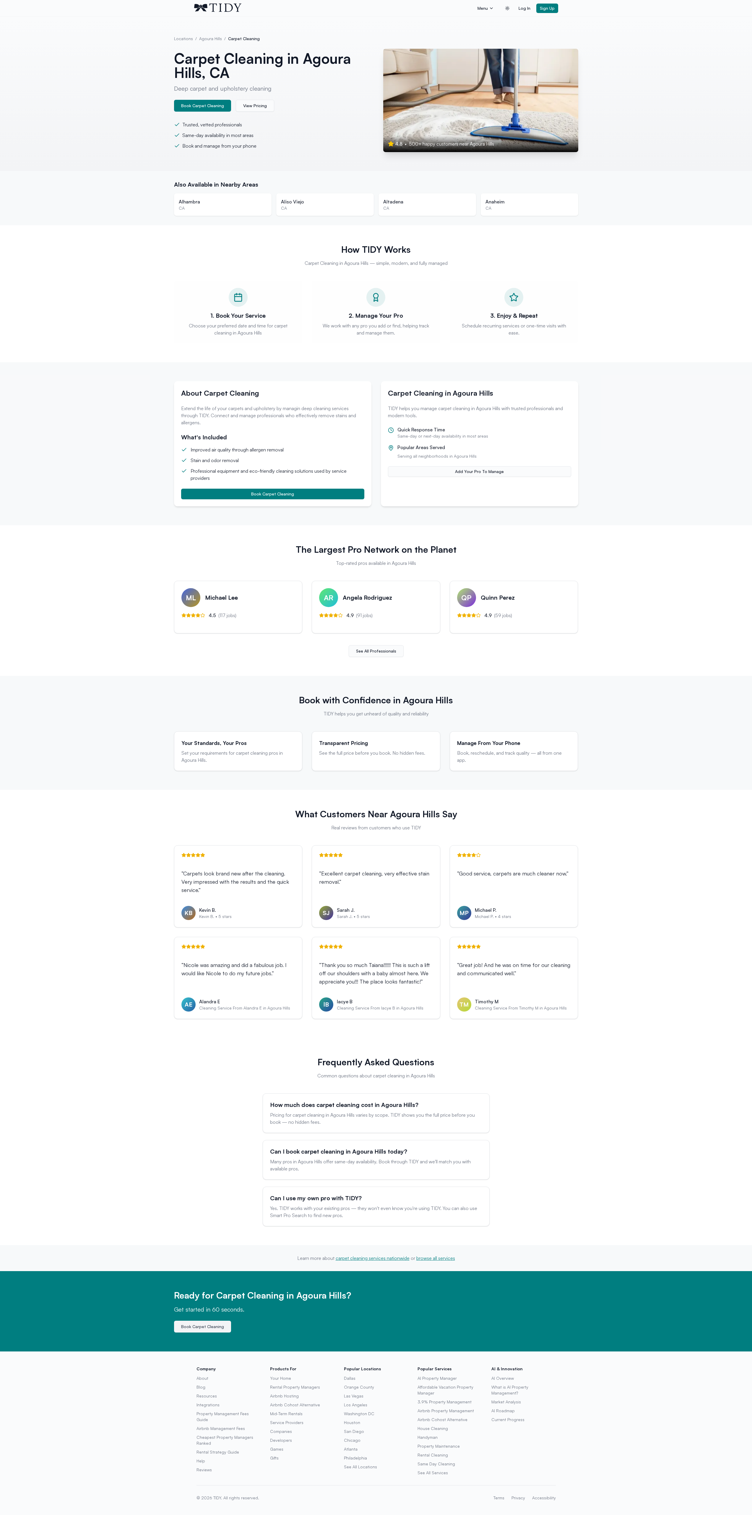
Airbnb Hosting (284, 1395)
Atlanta (351, 1449)
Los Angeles (355, 1404)
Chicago (352, 1440)
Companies (281, 1431)
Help (200, 1460)
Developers (281, 1440)
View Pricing (255, 105)
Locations (183, 38)
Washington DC (359, 1413)
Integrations (208, 1404)
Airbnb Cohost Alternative (295, 1404)
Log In (524, 8)
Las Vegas (353, 1395)
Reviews (204, 1469)
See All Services (433, 1472)
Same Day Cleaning (436, 1463)
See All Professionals (376, 650)
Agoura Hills (210, 38)
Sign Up (547, 8)
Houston (352, 1422)
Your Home (280, 1378)
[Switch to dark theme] (507, 8)
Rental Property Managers (295, 1387)
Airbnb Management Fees (220, 1428)
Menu (482, 8)
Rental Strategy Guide (217, 1451)
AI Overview (502, 1378)
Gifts (274, 1457)
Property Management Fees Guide (222, 1416)
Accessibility (544, 1497)
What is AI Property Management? (509, 1389)
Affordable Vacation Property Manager (445, 1389)
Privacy (518, 1497)
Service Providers (286, 1422)
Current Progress (507, 1419)
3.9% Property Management (445, 1401)
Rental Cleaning (433, 1454)
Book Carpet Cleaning (202, 105)
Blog (200, 1387)
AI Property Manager (437, 1378)
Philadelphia (355, 1457)
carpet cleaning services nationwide (373, 1258)
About (202, 1378)
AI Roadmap (503, 1410)
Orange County (359, 1387)
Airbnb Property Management (446, 1410)
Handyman (428, 1437)
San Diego (354, 1431)
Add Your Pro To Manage (479, 471)
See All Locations (360, 1466)
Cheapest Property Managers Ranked (224, 1440)
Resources (206, 1395)
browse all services (435, 1258)
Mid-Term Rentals (286, 1413)
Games (276, 1449)
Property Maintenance (439, 1446)
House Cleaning (433, 1428)
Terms (498, 1497)
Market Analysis (506, 1401)
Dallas (349, 1378)
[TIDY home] (334, 8)
